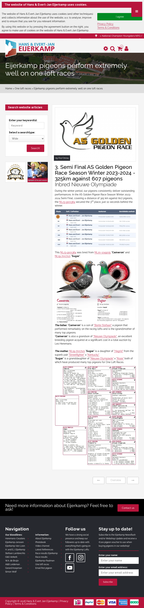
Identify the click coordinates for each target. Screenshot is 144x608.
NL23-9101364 (67, 201)
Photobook (40, 542)
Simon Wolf (11, 572)
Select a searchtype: (22, 132)
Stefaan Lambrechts (15, 553)
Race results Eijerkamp (46, 553)
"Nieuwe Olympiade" (105, 336)
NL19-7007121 (62, 256)
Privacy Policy (105, 24)
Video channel (42, 546)
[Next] (133, 480)
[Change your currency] (106, 48)
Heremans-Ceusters (15, 538)
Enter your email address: (113, 567)
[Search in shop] (112, 48)
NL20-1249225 (102, 252)
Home (8, 88)
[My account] (126, 48)
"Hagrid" (118, 351)
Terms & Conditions (108, 27)
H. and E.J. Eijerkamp (15, 549)
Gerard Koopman (13, 568)
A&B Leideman (12, 564)
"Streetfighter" (76, 354)
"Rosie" (120, 358)
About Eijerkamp (43, 538)
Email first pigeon (43, 568)
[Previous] (98, 480)
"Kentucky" (93, 354)
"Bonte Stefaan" (103, 325)
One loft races (23, 88)
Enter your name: (108, 555)
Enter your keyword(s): (23, 120)
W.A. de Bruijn (12, 560)
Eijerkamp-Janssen (14, 542)
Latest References (44, 549)
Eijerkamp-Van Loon (15, 546)
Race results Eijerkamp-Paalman (44, 559)
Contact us (128, 508)
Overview (115, 480)
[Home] (29, 48)
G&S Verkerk (11, 557)
